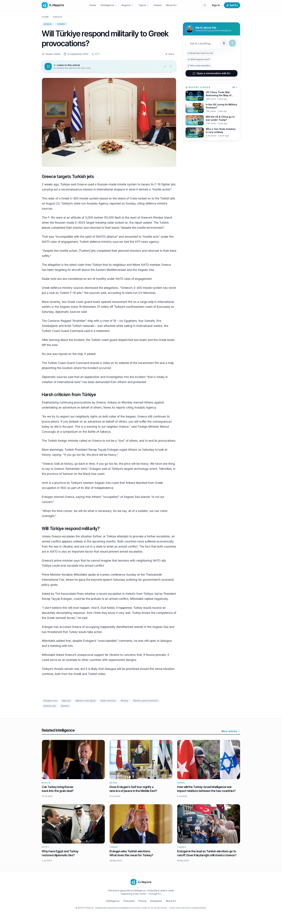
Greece (57, 17)
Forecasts (129, 901)
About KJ (171, 5)
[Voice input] (223, 43)
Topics (142, 5)
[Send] (232, 43)
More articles (229, 731)
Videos (158, 5)
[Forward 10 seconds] (170, 66)
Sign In (216, 5)
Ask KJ (234, 5)
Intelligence (107, 5)
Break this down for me (201, 53)
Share (171, 54)
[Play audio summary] (48, 66)
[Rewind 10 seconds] (165, 66)
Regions (126, 5)
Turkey (61, 24)
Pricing (142, 901)
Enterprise (156, 901)
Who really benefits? (200, 65)
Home (92, 5)
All (233, 87)
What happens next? (200, 59)
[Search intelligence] (205, 5)
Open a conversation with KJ (213, 73)
